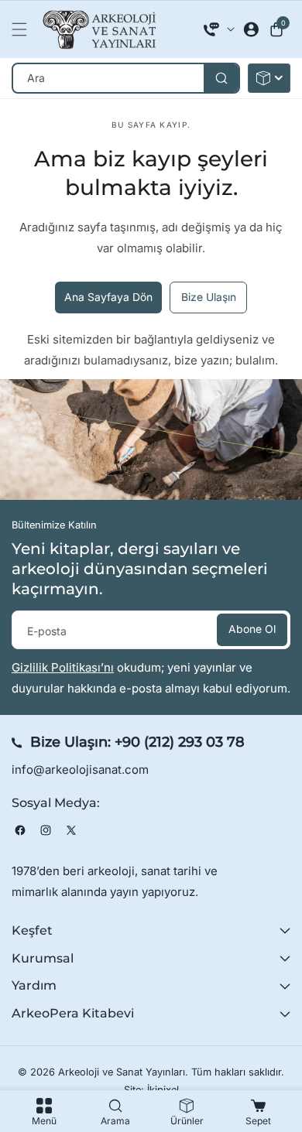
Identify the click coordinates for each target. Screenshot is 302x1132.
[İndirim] (269, 78)
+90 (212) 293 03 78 (180, 742)
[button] (23, 29)
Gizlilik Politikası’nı (63, 667)
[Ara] (221, 78)
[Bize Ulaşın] (219, 29)
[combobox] (126, 78)
